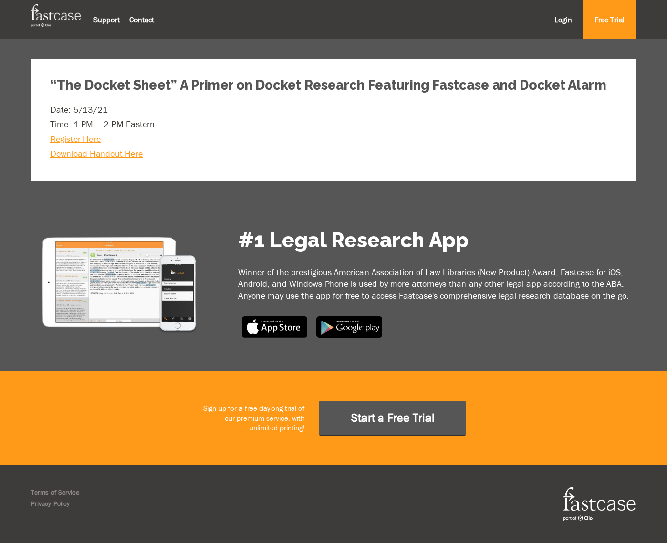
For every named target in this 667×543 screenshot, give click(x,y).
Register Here (75, 138)
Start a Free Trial (393, 417)
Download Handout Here (96, 153)
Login (563, 19)
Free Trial (609, 19)
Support (106, 19)
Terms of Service (55, 492)
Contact (141, 19)
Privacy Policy (50, 503)
